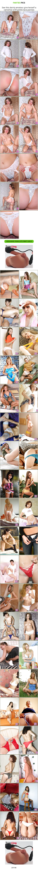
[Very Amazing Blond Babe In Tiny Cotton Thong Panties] (28, 569)
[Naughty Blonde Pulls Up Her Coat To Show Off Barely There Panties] (9, 370)
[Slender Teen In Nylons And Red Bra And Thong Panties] (28, 797)
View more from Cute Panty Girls (19, 241)
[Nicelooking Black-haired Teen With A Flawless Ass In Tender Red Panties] (9, 341)
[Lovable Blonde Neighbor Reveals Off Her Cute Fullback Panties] (28, 712)
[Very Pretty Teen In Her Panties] (9, 598)
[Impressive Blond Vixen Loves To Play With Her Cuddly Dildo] (28, 769)
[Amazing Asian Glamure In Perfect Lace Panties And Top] (28, 455)
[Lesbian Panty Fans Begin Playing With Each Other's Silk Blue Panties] (9, 626)
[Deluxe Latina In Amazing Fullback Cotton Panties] (9, 284)
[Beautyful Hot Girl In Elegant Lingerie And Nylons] (9, 541)
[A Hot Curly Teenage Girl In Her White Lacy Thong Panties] (9, 455)
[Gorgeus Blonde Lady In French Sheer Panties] (28, 655)
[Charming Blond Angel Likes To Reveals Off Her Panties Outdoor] (28, 683)
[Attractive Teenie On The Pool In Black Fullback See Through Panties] (9, 398)
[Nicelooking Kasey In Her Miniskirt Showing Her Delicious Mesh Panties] (28, 284)
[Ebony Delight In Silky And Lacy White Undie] (9, 797)
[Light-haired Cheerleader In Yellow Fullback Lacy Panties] (28, 341)
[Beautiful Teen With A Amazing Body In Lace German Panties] (9, 683)
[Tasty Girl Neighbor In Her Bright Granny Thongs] (28, 626)
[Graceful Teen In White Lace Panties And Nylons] (28, 370)
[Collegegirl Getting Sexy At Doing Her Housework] (9, 655)
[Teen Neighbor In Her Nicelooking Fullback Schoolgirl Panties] (28, 826)
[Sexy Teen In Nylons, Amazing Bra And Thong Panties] (9, 427)
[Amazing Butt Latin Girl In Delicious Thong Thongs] (9, 512)
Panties (19, 3)
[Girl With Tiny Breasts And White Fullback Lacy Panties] (9, 569)
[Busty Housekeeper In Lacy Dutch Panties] (9, 769)
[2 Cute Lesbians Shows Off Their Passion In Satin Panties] (9, 313)
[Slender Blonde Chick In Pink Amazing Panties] (28, 313)
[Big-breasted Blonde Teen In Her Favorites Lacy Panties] (28, 427)
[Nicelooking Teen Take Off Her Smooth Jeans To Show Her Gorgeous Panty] (9, 712)
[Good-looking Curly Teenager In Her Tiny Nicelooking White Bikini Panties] (28, 541)
